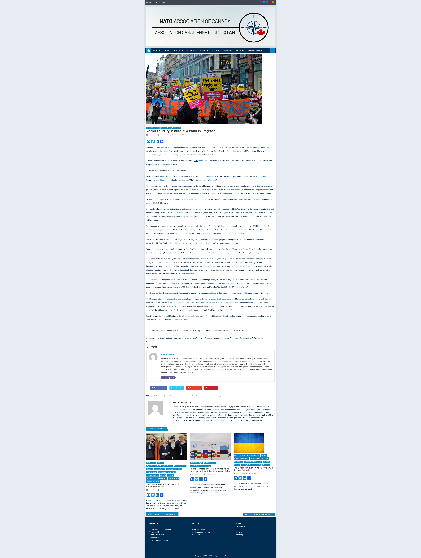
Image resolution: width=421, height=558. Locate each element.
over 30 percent (162, 180)
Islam (172, 396)
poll (214, 249)
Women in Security (153, 482)
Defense (149, 469)
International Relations (174, 469)
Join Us (215, 50)
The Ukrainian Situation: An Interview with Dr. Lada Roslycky (253, 468)
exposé (266, 147)
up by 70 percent (259, 176)
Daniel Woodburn (180, 466)
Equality (167, 396)
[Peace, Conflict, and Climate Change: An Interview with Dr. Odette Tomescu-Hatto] (210, 446)
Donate (203, 50)
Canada (160, 463)
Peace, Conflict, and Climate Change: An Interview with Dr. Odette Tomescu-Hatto (210, 469)
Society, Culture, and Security (170, 128)
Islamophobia (180, 396)
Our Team (196, 535)
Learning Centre (254, 50)
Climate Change (196, 463)
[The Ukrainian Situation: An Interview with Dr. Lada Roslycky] (254, 443)
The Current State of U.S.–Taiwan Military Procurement (259, 514)
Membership (240, 526)
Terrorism (266, 465)
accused (200, 253)
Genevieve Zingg (209, 463)
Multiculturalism (205, 396)
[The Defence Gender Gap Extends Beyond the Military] (166, 446)
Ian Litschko (238, 462)
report (200, 161)
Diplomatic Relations (241, 459)
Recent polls (209, 176)
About (155, 50)
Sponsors (240, 50)
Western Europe (174, 478)
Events (166, 50)
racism (213, 396)
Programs (191, 50)
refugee (220, 396)
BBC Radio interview (177, 213)
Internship (227, 50)
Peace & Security (152, 475)
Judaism (189, 396)
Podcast (178, 50)
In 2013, (175, 306)
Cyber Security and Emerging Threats (159, 466)
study (154, 280)
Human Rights (159, 469)
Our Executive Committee (202, 532)
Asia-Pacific (151, 463)
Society (170, 475)
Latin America (151, 472)
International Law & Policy (252, 462)
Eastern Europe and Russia (259, 459)
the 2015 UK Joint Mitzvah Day (213, 303)
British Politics (159, 396)
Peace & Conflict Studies (167, 472)
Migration (195, 396)
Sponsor (239, 532)
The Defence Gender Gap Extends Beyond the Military (162, 485)
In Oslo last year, (260, 306)
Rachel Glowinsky (153, 128)
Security (163, 475)
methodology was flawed (241, 266)
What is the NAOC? (199, 529)
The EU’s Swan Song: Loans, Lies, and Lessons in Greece (163, 514)
